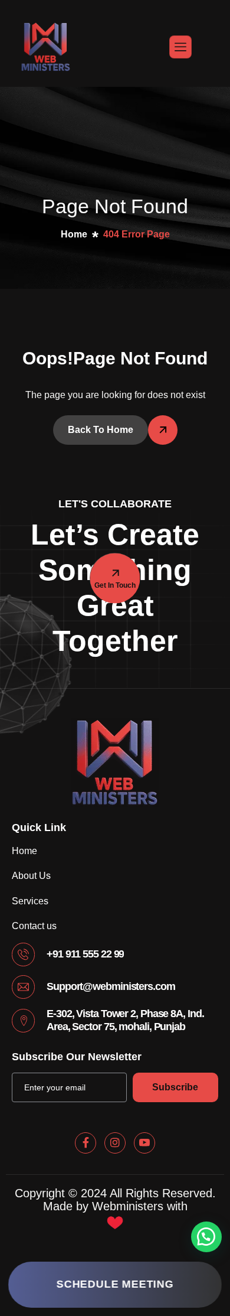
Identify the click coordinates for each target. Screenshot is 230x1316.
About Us (31, 876)
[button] (206, 1236)
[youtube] (144, 1143)
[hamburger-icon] (180, 46)
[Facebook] (85, 1143)
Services (30, 901)
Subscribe (175, 1087)
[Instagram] (115, 1143)
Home (24, 851)
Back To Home (100, 430)
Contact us (34, 926)
